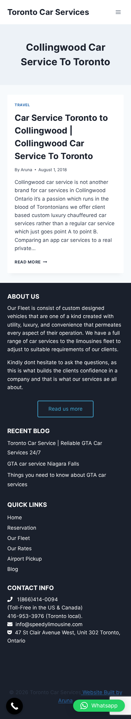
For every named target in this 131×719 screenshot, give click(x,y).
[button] (99, 706)
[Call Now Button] (14, 706)
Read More (31, 261)
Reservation (21, 528)
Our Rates (19, 548)
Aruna (26, 169)
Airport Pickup (24, 559)
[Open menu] (118, 12)
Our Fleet (18, 538)
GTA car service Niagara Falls (43, 464)
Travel (22, 105)
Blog (12, 569)
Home (14, 517)
